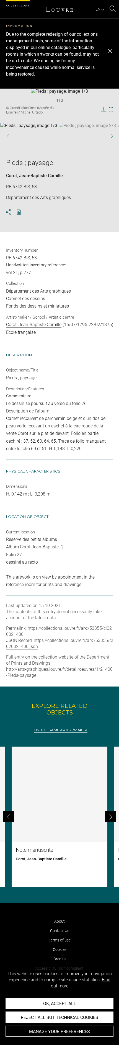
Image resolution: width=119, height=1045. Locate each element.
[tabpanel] (59, 816)
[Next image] (108, 136)
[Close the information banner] (110, 51)
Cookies (59, 949)
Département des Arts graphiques (38, 291)
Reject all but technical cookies (59, 1017)
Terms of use (60, 940)
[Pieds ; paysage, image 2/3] (87, 137)
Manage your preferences (59, 1031)
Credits (59, 959)
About (59, 921)
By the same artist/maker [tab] (60, 730)
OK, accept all (59, 1003)
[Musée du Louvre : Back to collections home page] (59, 9)
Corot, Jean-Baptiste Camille (34, 175)
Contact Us (59, 930)
